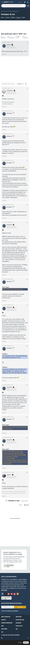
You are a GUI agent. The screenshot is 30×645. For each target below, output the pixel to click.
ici (25, 215)
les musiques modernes (7, 103)
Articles (7, 17)
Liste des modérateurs (15, 518)
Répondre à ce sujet (14, 501)
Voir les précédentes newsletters (9, 610)
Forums (18, 17)
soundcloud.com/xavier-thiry (8, 102)
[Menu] (28, 5)
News (2, 17)
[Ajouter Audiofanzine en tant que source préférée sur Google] (8, 566)
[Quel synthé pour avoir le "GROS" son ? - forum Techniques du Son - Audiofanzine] (7, 2)
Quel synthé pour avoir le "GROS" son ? (14, 34)
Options (27, 505)
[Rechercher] (25, 83)
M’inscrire (20, 607)
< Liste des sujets (24, 500)
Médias (13, 17)
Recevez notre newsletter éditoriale (11, 603)
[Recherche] (3, 6)
